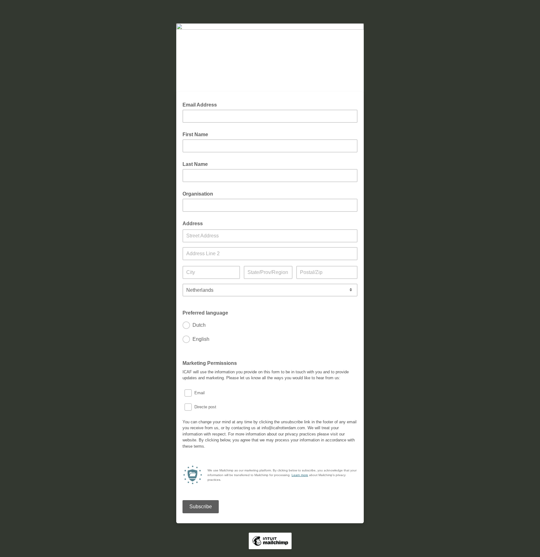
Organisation (197, 193)
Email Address (201, 104)
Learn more (300, 475)
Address (192, 223)
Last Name (195, 164)
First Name (195, 134)
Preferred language (205, 313)
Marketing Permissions (209, 363)
